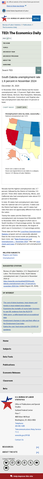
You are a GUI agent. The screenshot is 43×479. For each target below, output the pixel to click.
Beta (5, 388)
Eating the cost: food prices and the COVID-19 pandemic (20, 328)
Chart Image (8, 107)
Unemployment (8, 258)
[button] (37, 447)
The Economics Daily (10, 27)
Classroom (8, 380)
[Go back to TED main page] (21, 33)
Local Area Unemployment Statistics (21, 233)
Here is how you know (15, 6)
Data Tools (8, 356)
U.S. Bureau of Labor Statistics (20, 18)
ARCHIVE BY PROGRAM (10, 56)
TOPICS (5, 47)
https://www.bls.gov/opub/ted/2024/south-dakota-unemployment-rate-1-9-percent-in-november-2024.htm (19, 283)
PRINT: (5, 38)
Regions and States (10, 255)
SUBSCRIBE (7, 64)
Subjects (7, 349)
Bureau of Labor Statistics (12, 25)
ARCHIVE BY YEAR (9, 52)
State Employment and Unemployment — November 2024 (17, 240)
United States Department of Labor (17, 11)
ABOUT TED (7, 60)
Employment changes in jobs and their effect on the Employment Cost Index (21, 322)
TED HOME (6, 43)
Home (5, 341)
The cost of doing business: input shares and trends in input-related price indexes (20, 304)
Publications (27, 25)
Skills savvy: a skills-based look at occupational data (21, 316)
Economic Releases (11, 372)
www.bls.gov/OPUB (22, 435)
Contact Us (19, 440)
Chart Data (21, 107)
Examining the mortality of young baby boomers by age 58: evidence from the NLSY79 (21, 310)
